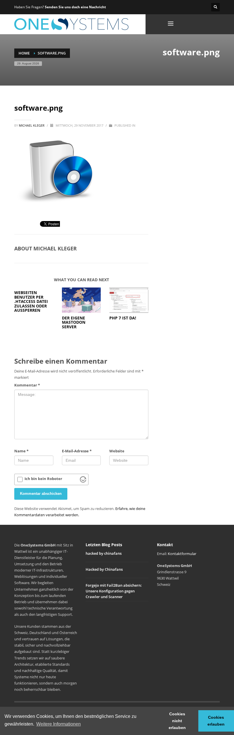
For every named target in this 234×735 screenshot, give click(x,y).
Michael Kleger (32, 125)
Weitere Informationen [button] (58, 724)
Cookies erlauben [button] (216, 720)
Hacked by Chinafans (104, 569)
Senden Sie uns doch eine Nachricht (75, 7)
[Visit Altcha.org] (83, 479)
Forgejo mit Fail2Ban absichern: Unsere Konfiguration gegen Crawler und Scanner (114, 591)
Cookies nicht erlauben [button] (177, 721)
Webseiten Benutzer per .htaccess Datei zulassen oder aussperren (31, 301)
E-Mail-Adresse (77, 450)
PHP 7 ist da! (122, 318)
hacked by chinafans (104, 553)
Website (116, 450)
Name (21, 450)
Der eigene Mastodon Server (73, 322)
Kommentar (27, 385)
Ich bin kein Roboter (43, 479)
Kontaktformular (182, 553)
